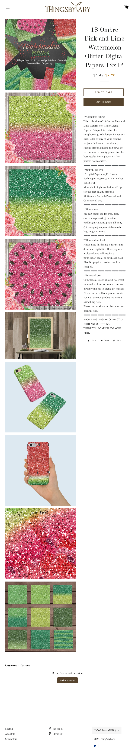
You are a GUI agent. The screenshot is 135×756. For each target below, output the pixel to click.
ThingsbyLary (107, 738)
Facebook (57, 728)
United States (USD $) (105, 730)
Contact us (11, 738)
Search (9, 728)
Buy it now (104, 101)
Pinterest (57, 733)
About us (10, 733)
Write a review (67, 680)
